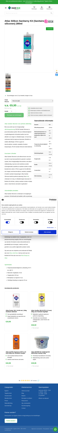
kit (27, 176)
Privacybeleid (46, 428)
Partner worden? (10, 420)
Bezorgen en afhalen (27, 398)
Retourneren (25, 400)
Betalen (23, 395)
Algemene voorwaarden (36, 428)
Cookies (51, 428)
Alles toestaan (47, 232)
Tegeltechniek (8, 393)
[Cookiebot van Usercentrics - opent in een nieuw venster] (50, 200)
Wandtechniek (8, 398)
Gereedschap (8, 405)
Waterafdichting (8, 403)
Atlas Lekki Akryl (13, 253)
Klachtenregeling (26, 405)
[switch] (22, 222)
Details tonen (50, 227)
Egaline (6, 390)
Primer (6, 400)
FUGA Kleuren (7, 100)
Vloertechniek (8, 395)
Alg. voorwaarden (26, 403)
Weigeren (10, 232)
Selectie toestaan (29, 232)
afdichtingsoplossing (10, 129)
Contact (23, 408)
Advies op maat (25, 390)
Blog (23, 393)
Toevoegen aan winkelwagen (14, 115)
